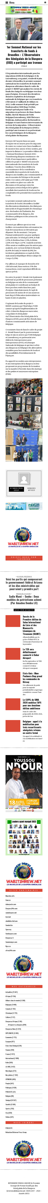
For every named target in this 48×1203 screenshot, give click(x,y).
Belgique (8, 1004)
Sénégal (8, 1100)
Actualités (9, 992)
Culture (8, 1017)
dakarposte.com (11, 904)
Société (8, 1104)
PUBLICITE (9, 1091)
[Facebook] (45, 2)
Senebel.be (9, 925)
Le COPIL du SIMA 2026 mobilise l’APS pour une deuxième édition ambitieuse (32, 704)
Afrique (8, 996)
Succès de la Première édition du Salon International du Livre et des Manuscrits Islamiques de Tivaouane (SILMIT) (32, 625)
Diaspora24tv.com (11, 908)
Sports (8, 1108)
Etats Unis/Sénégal (12, 1045)
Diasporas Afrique (11, 1021)
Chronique (9, 1013)
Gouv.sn (8, 900)
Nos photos (9, 1075)
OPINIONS (9, 1079)
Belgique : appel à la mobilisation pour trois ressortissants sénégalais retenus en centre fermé (32, 727)
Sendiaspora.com (11, 933)
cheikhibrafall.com (11, 921)
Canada (8, 1008)
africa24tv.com (11, 950)
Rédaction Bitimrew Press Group (16, 1132)
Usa (7, 1112)
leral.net (8, 916)
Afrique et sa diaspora (15, 1024)
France (8, 1054)
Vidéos (8, 1117)
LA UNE (8, 1066)
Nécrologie (9, 1070)
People (8, 1083)
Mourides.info (10, 896)
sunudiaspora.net (11, 912)
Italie (7, 1062)
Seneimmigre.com (11, 942)
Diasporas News (11, 1029)
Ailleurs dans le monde (13, 1000)
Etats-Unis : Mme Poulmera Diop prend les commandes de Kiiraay (32, 678)
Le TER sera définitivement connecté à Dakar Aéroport (31, 654)
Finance (8, 1050)
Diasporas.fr (10, 937)
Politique (8, 1087)
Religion (8, 1096)
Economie (9, 1037)
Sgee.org (8, 929)
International (10, 1058)
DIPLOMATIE (9, 1033)
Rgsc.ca (8, 946)
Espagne (8, 1041)
